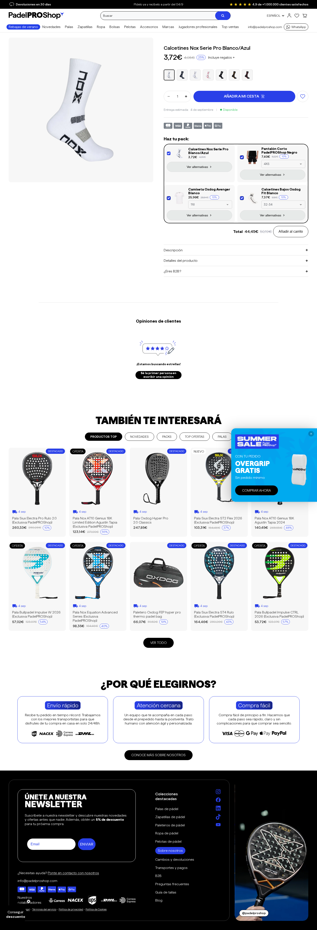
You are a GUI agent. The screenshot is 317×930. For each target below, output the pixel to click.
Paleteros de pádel (170, 825)
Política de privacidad (71, 909)
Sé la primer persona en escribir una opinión (158, 375)
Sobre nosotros (170, 850)
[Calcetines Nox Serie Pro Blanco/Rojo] (208, 75)
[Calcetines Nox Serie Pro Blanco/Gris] (195, 75)
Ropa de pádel (166, 833)
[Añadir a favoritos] (302, 96)
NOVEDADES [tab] (139, 436)
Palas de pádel (166, 809)
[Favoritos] (297, 15)
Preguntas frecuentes (172, 884)
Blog (158, 900)
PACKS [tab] (167, 436)
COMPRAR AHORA (256, 490)
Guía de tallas (165, 892)
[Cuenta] (289, 15)
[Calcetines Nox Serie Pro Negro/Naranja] (234, 75)
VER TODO (158, 643)
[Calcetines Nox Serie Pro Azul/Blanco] (182, 75)
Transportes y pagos (171, 868)
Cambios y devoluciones (174, 859)
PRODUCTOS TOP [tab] (103, 436)
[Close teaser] (28, 901)
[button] (221, 57)
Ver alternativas (197, 167)
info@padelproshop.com (265, 26)
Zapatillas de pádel (170, 817)
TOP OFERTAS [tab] (194, 436)
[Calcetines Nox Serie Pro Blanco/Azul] (169, 75)
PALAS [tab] (222, 436)
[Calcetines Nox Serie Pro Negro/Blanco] (221, 75)
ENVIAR (86, 844)
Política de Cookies (96, 909)
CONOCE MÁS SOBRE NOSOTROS (158, 755)
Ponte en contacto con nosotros (73, 873)
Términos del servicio (44, 909)
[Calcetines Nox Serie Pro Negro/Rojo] (247, 75)
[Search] (222, 15)
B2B (158, 876)
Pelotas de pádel (168, 841)
